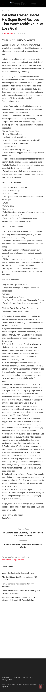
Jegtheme (5, 686)
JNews (9, 684)
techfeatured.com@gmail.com (13, 559)
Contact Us (27, 677)
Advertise (17, 677)
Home (4, 11)
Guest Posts (6, 677)
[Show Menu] (3, 3)
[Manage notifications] (40, 687)
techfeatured (8, 33)
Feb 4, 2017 (21, 33)
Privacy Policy (7, 680)
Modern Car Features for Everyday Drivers (18, 573)
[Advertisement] (23, 628)
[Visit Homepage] (23, 4)
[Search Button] (43, 3)
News (9, 11)
